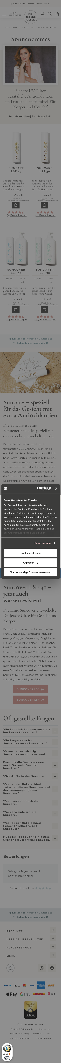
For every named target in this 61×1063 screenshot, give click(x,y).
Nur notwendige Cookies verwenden (30, 572)
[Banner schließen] (56, 488)
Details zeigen (42, 543)
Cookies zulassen (30, 552)
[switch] (7, 1058)
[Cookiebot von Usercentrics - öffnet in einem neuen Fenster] (38, 489)
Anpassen (28, 562)
